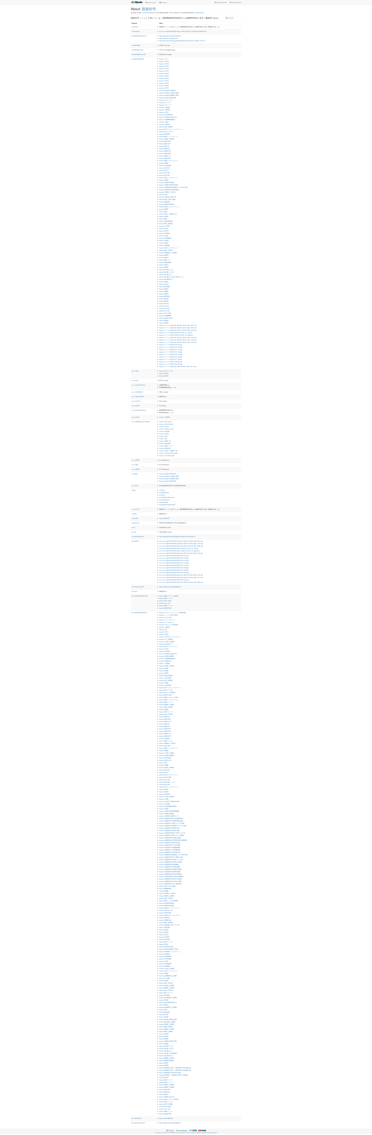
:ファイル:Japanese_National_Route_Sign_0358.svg (177, 342)
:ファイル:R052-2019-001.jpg (170, 362)
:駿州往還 (164, 296)
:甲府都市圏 (165, 956)
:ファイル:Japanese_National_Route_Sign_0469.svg (177, 330)
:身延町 (163, 267)
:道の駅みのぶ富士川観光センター (172, 277)
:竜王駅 (163, 1000)
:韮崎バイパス (166, 1082)
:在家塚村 (164, 738)
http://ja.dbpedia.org (175, 13)
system (136, 417)
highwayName (138, 396)
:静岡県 (163, 291)
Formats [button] (164, 2)
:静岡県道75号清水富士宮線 (170, 1072)
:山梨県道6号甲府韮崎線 (169, 190)
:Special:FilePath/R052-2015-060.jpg (174, 558)
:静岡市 (163, 289)
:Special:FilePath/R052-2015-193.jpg (174, 563)
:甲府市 (163, 236)
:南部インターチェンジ (168, 136)
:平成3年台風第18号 (167, 197)
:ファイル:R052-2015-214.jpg (170, 354)
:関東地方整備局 (166, 1060)
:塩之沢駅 (164, 746)
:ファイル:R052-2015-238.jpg (170, 357)
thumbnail (136, 31)
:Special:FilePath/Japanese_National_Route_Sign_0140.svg (181, 543)
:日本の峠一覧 (166, 910)
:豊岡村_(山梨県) (166, 1029)
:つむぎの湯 (165, 617)
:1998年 (164, 85)
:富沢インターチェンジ (168, 177)
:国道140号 (165, 141)
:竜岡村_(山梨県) (166, 988)
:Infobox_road (166, 429)
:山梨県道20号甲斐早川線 (169, 828)
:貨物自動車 (165, 262)
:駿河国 (163, 299)
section (136, 405)
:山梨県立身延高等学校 (168, 185)
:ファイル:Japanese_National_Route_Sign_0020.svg (177, 328)
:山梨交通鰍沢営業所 (168, 806)
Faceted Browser (221, 2)
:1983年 (164, 76)
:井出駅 (163, 671)
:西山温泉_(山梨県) (167, 1022)
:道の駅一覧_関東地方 (168, 1053)
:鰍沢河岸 (164, 1092)
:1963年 (164, 64)
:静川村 (163, 1077)
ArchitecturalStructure (149, 13)
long (134, 532)
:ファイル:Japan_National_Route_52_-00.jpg (175, 332)
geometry (135, 523)
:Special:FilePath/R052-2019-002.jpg (174, 572)
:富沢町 (163, 789)
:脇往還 (163, 255)
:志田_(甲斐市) (166, 898)
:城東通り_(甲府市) (167, 743)
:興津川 (163, 257)
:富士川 (163, 170)
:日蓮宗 (163, 216)
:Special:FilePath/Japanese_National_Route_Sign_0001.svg (181, 541)
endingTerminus (138, 385)
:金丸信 (163, 284)
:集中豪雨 (164, 286)
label (134, 514)
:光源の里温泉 (166, 675)
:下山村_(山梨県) (166, 642)
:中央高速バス (166, 644)
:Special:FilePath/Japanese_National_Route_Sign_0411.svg (181, 577)
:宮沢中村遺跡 (166, 1104)
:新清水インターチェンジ (169, 207)
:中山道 (163, 649)
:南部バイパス (166, 702)
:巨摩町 (163, 891)
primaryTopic (138, 1123)
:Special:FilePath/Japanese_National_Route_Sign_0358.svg (181, 546)
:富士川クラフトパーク (168, 775)
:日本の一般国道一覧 (168, 214)
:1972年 (164, 69)
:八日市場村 (165, 678)
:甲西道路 (164, 245)
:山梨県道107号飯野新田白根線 (171, 821)
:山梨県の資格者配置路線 (169, 811)
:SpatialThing (164, 492)
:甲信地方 (164, 937)
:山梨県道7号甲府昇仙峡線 (169, 867)
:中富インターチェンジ (168, 646)
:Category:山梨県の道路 (169, 93)
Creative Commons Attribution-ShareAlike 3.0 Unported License (202, 1132)
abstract (135, 27)
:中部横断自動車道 (167, 119)
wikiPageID (136, 45)
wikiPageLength (137, 50)
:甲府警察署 (165, 238)
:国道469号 (165, 158)
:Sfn (163, 439)
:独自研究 (164, 443)
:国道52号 (165, 448)
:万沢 (163, 629)
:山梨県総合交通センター (169, 816)
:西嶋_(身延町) (166, 1026)
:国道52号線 (165, 608)
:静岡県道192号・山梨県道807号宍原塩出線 (175, 1068)
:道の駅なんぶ (166, 274)
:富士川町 (164, 173)
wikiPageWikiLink (138, 59)
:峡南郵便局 (165, 888)
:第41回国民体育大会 (168, 1002)
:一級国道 (164, 107)
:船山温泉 (164, 1012)
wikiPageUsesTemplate (141, 422)
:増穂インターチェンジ (168, 161)
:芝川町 (163, 1014)
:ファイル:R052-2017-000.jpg (170, 359)
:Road (162, 495)
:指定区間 (164, 202)
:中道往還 (164, 651)
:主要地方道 (165, 661)
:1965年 (164, 66)
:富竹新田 (164, 794)
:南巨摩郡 (164, 134)
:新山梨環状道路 (166, 903)
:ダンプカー (165, 102)
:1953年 (164, 61)
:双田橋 (163, 709)
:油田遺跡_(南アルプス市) (169, 925)
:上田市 (163, 112)
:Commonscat (166, 424)
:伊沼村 (163, 673)
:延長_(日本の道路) (167, 199)
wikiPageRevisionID (139, 54)
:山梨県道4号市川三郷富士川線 (171, 857)
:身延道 (163, 323)
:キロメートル (166, 100)
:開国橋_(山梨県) (166, 1058)
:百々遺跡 (164, 978)
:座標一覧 (164, 441)
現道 (135, 465)
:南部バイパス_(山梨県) (168, 596)
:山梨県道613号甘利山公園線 (170, 862)
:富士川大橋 (165, 777)
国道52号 (149, 8)
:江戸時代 (164, 226)
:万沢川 (163, 632)
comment (135, 509)
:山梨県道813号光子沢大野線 (170, 881)
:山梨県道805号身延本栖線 (169, 872)
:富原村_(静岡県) (166, 767)
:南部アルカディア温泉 (168, 697)
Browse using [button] (151, 2)
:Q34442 (163, 502)
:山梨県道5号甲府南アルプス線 (171, 859)
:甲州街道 (164, 233)
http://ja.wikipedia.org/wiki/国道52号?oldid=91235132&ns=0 (177, 536)
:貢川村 (163, 1034)
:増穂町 (163, 163)
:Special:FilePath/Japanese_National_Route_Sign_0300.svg (181, 553)
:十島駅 (163, 683)
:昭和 (163, 219)
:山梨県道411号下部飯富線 (169, 850)
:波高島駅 (164, 927)
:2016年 (164, 303)
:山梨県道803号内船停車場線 (170, 869)
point (135, 485)
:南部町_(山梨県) (166, 139)
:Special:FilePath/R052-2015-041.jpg (174, 556)
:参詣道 (163, 320)
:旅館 (163, 211)
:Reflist (164, 434)
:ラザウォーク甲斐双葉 (168, 625)
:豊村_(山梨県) (166, 1031)
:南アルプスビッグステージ (170, 688)
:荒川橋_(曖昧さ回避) (168, 1019)
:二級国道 (164, 124)
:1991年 (164, 81)
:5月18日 (164, 308)
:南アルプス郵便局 (167, 692)
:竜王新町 (164, 995)
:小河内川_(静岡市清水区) (169, 801)
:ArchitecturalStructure (167, 497)
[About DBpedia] (136, 2)
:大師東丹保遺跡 (166, 755)
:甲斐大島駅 (165, 959)
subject (135, 474)
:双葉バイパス (166, 712)
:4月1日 (164, 306)
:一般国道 (164, 110)
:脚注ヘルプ (165, 446)
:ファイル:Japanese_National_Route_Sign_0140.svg (177, 337)
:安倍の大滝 (165, 760)
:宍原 (163, 763)
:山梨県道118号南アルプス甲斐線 (171, 823)
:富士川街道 (165, 313)
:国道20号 (164, 148)
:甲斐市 (163, 243)
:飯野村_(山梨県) (166, 1087)
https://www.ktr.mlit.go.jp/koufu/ (168, 38)
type (134, 490)
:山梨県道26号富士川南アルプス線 (172, 833)
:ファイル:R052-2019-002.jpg (170, 364)
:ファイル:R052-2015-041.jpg (170, 345)
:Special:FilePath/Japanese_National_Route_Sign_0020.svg (181, 575)
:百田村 (163, 980)
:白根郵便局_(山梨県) (168, 976)
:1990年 (164, 78)
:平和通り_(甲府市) (167, 192)
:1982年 (164, 73)
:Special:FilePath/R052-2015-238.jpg (174, 568)
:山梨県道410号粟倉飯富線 (169, 847)
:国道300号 (165, 151)
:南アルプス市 (166, 131)
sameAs (135, 518)
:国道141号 (165, 144)
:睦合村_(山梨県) (166, 985)
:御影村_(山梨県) (166, 896)
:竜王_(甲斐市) (166, 990)
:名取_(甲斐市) (166, 714)
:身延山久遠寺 (166, 318)
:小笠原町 (164, 804)
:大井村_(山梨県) (166, 753)
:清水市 (163, 231)
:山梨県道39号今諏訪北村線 (170, 838)
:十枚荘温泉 (165, 685)
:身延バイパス (166, 598)
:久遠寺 (163, 122)
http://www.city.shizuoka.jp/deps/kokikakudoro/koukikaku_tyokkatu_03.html (182, 41)
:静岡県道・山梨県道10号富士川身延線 (173, 1075)
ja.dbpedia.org (199, 13)
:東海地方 (164, 918)
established (137, 392)
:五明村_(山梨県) (166, 666)
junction (136, 401)
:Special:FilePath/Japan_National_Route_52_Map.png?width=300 (182, 31)
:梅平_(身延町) (166, 224)
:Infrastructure (164, 500)
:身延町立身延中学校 (168, 1041)
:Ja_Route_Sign (166, 455)
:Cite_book (165, 422)
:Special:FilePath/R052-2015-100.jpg (174, 560)
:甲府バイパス (166, 942)
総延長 (136, 469)
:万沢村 (163, 634)
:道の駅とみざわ (166, 272)
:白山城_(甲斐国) (166, 968)
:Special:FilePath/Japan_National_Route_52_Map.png (179, 551)
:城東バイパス (166, 741)
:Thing (162, 490)
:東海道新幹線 (166, 221)
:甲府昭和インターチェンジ (170, 951)
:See (163, 436)
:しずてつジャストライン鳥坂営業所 (172, 612)
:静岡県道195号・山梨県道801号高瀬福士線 (175, 1070)
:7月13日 (164, 311)
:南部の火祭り (166, 695)
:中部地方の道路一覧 (168, 117)
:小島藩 (163, 799)
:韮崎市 (163, 294)
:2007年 (164, 88)
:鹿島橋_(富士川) (166, 1097)
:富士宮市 (164, 168)
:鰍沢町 (163, 301)
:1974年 (164, 71)
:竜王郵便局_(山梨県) (168, 997)
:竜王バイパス (166, 993)
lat (133, 527)
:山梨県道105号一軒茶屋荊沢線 (171, 818)
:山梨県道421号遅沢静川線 (169, 852)
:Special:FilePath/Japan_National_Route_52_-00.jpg (178, 548)
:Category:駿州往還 (167, 98)
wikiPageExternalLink (139, 36)
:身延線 (163, 1043)
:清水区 (163, 228)
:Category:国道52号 (167, 90)
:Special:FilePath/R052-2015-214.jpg (174, 565)
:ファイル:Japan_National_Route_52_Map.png (176, 335)
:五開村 (163, 668)
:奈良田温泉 (165, 758)
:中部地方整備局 (166, 656)
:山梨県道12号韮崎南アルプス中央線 (172, 826)
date (135, 380)
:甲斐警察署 (165, 964)
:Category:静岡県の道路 (169, 95)
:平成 (163, 194)
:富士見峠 (164, 175)
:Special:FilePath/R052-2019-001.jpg (174, 580)
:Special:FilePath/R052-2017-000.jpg (174, 570)
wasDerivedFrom (138, 536)
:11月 (163, 59)
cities (135, 371)
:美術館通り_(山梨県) (168, 253)
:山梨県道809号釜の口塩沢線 (170, 879)
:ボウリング (165, 105)
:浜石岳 (163, 930)
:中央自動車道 (166, 115)
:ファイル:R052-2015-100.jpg (170, 349)
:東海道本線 (165, 920)
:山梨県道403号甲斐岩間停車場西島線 (173, 840)
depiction (135, 541)
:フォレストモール (167, 620)
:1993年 (164, 83)
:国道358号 (165, 153)
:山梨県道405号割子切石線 (169, 842)
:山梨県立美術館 (166, 182)
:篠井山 (163, 1005)
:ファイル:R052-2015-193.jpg (170, 352)
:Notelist (164, 431)
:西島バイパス (166, 605)
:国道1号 (164, 146)
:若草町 (163, 1017)
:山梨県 (163, 180)
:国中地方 (164, 717)
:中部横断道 (165, 316)
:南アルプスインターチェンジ (170, 129)
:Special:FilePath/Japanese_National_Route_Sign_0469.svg (181, 582)
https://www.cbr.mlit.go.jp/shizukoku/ (170, 36)
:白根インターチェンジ (168, 248)
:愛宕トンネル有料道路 (168, 901)
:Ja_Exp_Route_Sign (168, 453)
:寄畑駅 (163, 765)
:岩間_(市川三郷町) (167, 886)
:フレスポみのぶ (166, 622)
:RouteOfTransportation (167, 505)
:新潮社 (163, 209)
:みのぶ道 (164, 603)
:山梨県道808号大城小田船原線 (171, 876)
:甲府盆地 (164, 954)
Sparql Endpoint (236, 2)
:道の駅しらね (166, 270)
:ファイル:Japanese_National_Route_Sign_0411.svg (177, 366)
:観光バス (164, 260)
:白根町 (163, 973)
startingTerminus (139, 410)
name (134, 591)
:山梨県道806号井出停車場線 (170, 874)
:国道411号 (165, 156)
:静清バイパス (166, 1080)
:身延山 (163, 265)
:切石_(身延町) (166, 127)
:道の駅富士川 (166, 279)
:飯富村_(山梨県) (166, 1085)
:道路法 (163, 282)
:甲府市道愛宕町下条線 (168, 949)
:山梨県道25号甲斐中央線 (169, 830)
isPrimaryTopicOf (138, 587)
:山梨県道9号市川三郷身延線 (170, 884)
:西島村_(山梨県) (166, 1024)
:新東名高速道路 (166, 204)
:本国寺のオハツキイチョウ (170, 915)
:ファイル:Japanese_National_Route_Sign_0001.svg (177, 325)
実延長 (136, 460)
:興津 (163, 1010)
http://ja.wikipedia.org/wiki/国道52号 (170, 587)
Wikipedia (172, 1132)
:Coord (164, 426)
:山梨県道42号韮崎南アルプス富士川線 (173, 187)
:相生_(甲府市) (166, 250)
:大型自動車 (165, 165)
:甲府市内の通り (166, 947)
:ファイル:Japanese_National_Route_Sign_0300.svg (177, 340)
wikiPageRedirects (139, 596)
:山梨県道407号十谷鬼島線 (169, 845)
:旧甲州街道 (165, 913)
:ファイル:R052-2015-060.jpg (170, 347)
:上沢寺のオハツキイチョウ (170, 637)
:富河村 (163, 792)
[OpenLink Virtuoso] (170, 1130)
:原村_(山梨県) (166, 707)
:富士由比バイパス (167, 782)
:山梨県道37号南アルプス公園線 (171, 835)
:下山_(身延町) (166, 639)
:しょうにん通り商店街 (168, 615)
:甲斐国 (163, 240)
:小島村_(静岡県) (166, 796)
